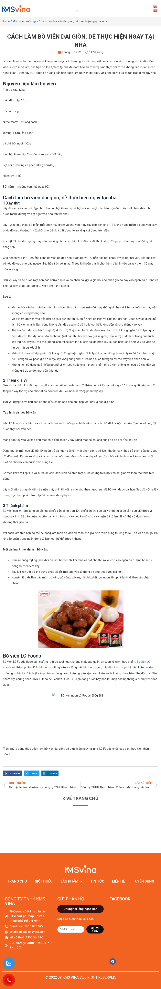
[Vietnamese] (155, 10)
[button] (77, 10)
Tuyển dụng (143, 881)
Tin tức (97, 881)
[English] (155, 6)
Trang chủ (17, 881)
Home (6, 21)
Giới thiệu (43, 881)
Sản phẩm (69, 881)
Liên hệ (118, 881)
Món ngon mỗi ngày (25, 21)
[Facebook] (113, 961)
